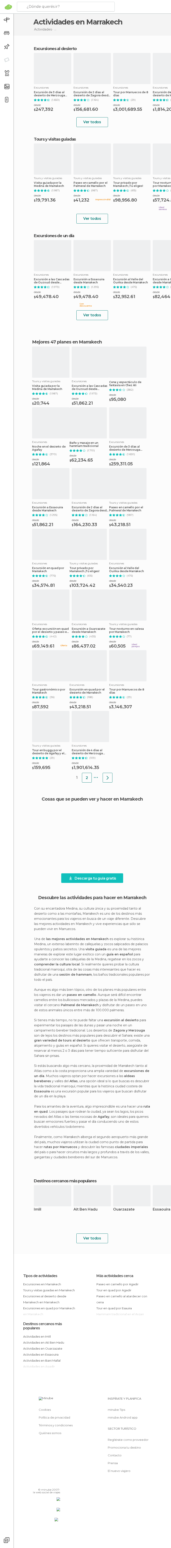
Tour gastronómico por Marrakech (48, 691)
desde (37, 105)
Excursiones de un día (54, 236)
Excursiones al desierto (55, 48)
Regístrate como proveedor (128, 1439)
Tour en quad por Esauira (114, 1308)
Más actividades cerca (114, 1276)
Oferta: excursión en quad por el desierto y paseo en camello (50, 630)
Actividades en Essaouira (41, 1354)
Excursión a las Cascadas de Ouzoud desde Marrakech (51, 281)
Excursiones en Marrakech (42, 1284)
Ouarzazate (124, 1209)
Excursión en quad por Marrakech (48, 570)
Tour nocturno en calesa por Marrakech (126, 630)
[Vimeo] (51, 1483)
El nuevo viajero (119, 1471)
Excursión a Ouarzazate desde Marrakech (88, 630)
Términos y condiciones (56, 1425)
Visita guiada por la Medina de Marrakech (49, 184)
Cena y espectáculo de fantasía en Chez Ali (125, 384)
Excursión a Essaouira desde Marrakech (88, 281)
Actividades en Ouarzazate (42, 1348)
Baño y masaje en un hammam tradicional (83, 444)
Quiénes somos (50, 1433)
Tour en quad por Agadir (113, 1290)
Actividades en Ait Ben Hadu (43, 1342)
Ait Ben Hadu (85, 1209)
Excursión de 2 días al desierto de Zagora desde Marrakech (91, 94)
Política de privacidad (54, 1417)
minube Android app (123, 1417)
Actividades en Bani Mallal (42, 1360)
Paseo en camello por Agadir (117, 1284)
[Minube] (8, 7)
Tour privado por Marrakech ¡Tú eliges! (128, 184)
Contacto (115, 1455)
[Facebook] (40, 1483)
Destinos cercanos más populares (65, 1181)
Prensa (113, 1463)
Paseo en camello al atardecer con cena (121, 1299)
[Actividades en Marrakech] (107, 778)
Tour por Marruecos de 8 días (130, 94)
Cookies (45, 1409)
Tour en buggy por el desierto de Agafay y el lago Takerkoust (48, 752)
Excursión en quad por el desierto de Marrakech (87, 691)
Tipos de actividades (40, 1276)
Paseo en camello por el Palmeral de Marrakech (90, 184)
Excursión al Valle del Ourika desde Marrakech (130, 281)
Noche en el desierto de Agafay (48, 448)
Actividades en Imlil (37, 1336)
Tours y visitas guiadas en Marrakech (49, 1290)
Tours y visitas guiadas (55, 139)
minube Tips (116, 1409)
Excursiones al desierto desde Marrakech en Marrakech (44, 1299)
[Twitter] (45, 1483)
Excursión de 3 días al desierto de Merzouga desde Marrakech (49, 94)
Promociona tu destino (124, 1447)
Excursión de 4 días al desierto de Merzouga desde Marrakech (87, 752)
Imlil (37, 1209)
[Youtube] (57, 1483)
